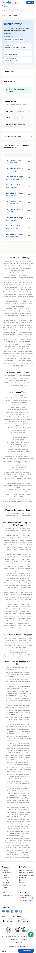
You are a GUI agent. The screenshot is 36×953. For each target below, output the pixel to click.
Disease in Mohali (25, 587)
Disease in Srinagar (24, 618)
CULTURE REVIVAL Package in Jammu (18, 736)
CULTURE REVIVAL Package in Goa (18, 814)
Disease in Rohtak (10, 613)
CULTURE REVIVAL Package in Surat (18, 802)
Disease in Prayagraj (12, 606)
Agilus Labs (23, 885)
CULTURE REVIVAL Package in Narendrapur (18, 677)
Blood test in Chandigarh (25, 277)
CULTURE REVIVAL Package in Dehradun (18, 686)
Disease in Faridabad (25, 549)
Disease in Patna (24, 604)
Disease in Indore (11, 564)
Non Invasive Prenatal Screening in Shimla (18, 494)
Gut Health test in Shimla (25, 645)
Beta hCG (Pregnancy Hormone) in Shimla (18, 400)
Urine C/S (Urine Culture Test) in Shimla (18, 447)
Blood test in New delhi (25, 337)
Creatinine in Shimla (18, 414)
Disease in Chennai (26, 542)
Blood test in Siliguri (10, 356)
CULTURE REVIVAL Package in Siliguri (18, 798)
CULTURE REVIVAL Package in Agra (18, 828)
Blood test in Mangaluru (26, 320)
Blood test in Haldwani (25, 294)
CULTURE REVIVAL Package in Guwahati (18, 715)
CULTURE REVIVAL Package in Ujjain (18, 807)
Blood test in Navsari (10, 337)
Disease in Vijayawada (25, 625)
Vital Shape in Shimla (10, 383)
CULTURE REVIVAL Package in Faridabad (18, 703)
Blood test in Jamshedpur (18, 306)
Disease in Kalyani (11, 573)
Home (4, 15)
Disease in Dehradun (11, 547)
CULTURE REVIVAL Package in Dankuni (18, 684)
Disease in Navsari (10, 599)
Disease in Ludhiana (25, 580)
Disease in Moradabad (11, 590)
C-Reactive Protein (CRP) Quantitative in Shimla (18, 478)
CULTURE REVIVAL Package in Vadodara (18, 809)
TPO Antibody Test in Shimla (18, 432)
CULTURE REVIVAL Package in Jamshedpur (18, 738)
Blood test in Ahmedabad (11, 263)
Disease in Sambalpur (24, 613)
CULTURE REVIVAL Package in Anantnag (18, 852)
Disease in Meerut (25, 585)
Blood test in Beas (26, 268)
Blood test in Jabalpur (11, 301)
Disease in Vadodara (24, 623)
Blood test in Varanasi (9, 363)
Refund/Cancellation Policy (18, 946)
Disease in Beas (25, 535)
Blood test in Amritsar (25, 266)
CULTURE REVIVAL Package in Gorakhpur (18, 710)
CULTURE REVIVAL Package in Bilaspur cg (18, 847)
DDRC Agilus (6, 880)
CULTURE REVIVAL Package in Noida (18, 783)
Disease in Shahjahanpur (11, 616)
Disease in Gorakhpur (23, 554)
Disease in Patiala (12, 604)
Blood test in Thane (24, 358)
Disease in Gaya (10, 552)
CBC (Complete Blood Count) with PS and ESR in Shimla (18, 461)
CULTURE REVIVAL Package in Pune (18, 793)
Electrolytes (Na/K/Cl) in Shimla (18, 470)
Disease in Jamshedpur (25, 568)
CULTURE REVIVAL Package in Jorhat (18, 743)
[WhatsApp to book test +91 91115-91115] (31, 934)
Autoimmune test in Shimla (18, 652)
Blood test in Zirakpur (18, 365)
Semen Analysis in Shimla (18, 444)
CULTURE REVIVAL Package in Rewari (18, 831)
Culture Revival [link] (12, 15)
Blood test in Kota (25, 315)
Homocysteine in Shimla (18, 439)
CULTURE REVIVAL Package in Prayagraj (18, 696)
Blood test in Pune (26, 344)
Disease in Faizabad (10, 549)
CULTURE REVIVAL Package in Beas (18, 819)
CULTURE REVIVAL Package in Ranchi (18, 850)
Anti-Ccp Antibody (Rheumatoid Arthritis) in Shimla (18, 458)
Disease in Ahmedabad (11, 530)
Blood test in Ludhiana (25, 318)
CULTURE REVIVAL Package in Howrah (18, 719)
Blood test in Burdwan (9, 277)
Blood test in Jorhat (25, 308)
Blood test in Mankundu (11, 322)
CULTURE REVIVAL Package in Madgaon (18, 760)
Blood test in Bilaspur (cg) (18, 275)
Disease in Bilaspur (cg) (11, 540)
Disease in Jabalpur (24, 564)
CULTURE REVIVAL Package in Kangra (18, 826)
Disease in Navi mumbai (25, 597)
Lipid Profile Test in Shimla (18, 467)
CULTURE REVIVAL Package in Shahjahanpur (18, 693)
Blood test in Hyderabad (25, 296)
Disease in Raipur (11, 609)
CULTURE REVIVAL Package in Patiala (18, 788)
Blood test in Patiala (11, 341)
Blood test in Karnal (11, 313)
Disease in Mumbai (26, 590)
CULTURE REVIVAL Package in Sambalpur (18, 824)
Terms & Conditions (18, 943)
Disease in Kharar (24, 575)
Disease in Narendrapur (25, 594)
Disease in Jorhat (25, 571)
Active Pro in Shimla (10, 378)
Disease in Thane (24, 621)
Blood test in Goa (26, 289)
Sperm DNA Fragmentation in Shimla (18, 492)
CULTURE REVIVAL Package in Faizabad (18, 700)
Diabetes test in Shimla (25, 638)
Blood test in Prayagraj (11, 344)
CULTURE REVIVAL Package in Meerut (18, 762)
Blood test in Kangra (25, 311)
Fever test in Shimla (10, 643)
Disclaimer (23, 939)
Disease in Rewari (24, 611)
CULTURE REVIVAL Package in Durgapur (18, 698)
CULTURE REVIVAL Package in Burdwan (18, 681)
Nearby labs (23, 882)
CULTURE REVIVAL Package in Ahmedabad (18, 840)
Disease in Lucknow (11, 580)
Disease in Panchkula (24, 602)
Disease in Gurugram (11, 556)
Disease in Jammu (9, 568)
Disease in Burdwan (26, 540)
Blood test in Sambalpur (25, 351)
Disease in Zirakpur (18, 628)
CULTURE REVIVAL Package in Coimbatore (18, 670)
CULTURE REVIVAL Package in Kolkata (18, 750)
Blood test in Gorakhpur (10, 292)
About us (5, 870)
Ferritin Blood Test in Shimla (18, 405)
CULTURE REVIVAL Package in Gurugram (18, 712)
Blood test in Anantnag (11, 268)
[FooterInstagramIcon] (7, 911)
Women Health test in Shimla (18, 647)
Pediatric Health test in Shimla (18, 650)
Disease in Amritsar (24, 533)
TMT (28, 513)
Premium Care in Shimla (25, 378)
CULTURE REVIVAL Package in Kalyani (18, 745)
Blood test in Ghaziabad (12, 289)
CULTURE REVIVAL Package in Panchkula (18, 786)
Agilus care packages (26, 875)
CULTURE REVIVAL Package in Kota (18, 753)
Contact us (5, 877)
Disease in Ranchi (11, 611)
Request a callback (26, 872)
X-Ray (8, 513)
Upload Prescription (26, 870)
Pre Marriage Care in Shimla (18, 385)
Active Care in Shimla (25, 375)
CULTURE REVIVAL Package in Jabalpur (18, 726)
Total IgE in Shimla (18, 496)
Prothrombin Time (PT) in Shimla (18, 435)
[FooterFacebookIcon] (12, 911)
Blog (20, 880)
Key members (6, 872)
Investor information (27, 903)
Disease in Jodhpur (11, 571)
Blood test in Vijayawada (25, 363)
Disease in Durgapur (25, 547)
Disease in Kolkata (12, 578)
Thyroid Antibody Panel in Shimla (18, 437)
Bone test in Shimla (25, 640)
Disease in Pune (25, 606)
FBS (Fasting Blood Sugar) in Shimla (18, 409)
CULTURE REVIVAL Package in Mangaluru (18, 838)
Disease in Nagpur (9, 594)
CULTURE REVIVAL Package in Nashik (18, 776)
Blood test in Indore (25, 299)
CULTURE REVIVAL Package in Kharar (18, 836)
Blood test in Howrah (10, 296)
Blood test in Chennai (9, 280)
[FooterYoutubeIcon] (3, 911)
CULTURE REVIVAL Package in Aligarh (18, 689)
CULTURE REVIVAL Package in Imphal (18, 833)
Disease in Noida (11, 602)
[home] (12, 2)
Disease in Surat (11, 621)
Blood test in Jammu (26, 303)
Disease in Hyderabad (11, 561)
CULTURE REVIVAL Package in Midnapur (18, 857)
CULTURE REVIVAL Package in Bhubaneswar (18, 843)
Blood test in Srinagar (25, 356)
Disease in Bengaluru (9, 538)
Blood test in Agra (25, 261)
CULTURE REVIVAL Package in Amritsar (18, 734)
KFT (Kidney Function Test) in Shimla (18, 442)
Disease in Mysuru (26, 592)
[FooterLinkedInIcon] (16, 911)
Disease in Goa (10, 554)
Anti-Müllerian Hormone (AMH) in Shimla (18, 499)
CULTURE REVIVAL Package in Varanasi (18, 812)
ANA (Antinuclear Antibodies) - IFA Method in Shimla (18, 424)
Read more (7, 33)
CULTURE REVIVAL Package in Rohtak (18, 845)
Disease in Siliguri (11, 618)
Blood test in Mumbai (26, 327)
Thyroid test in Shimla (10, 638)
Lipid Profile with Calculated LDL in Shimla (18, 483)
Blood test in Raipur (11, 346)
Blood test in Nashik (9, 334)
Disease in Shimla (26, 616)
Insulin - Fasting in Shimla (18, 407)
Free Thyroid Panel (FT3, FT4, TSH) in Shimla (18, 428)
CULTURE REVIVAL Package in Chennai (18, 667)
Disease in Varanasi (10, 625)
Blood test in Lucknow (10, 318)
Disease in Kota (24, 578)
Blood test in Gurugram (26, 292)
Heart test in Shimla (11, 640)
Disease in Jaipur (11, 566)
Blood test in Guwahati (10, 294)
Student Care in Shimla (25, 383)
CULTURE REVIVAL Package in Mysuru (18, 772)
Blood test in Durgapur (10, 285)
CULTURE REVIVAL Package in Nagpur (18, 774)
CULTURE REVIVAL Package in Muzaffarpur (18, 769)
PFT (18, 515)
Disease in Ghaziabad (24, 552)
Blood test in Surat (11, 358)
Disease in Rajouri (24, 609)
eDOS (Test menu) (26, 898)
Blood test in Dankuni (10, 282)
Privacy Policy (13, 939)
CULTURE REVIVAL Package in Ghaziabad (18, 707)
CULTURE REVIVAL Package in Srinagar (18, 800)
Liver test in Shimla (9, 645)
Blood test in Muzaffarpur (10, 330)
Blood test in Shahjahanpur (11, 353)
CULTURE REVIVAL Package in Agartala (18, 821)
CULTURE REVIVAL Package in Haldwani (18, 717)
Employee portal (26, 895)
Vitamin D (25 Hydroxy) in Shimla (18, 454)
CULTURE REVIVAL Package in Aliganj (18, 679)
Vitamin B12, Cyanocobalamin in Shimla (18, 449)
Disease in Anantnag (12, 535)
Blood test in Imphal (11, 299)
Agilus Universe (7, 885)
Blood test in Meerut (26, 322)
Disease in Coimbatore (11, 545)
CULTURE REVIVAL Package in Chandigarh (18, 855)
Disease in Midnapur (12, 587)
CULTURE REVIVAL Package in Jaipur (18, 729)
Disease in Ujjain (11, 623)
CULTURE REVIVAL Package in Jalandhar (18, 731)
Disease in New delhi (25, 599)
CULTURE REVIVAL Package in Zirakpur (18, 691)
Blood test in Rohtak (10, 351)
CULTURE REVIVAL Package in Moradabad (18, 767)
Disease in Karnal (11, 575)
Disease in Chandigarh (11, 542)
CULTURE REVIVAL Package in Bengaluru (18, 805)
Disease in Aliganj (26, 530)
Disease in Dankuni (26, 545)
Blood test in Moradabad (10, 327)
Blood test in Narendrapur (25, 332)
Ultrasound (16, 513)
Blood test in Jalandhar (11, 303)
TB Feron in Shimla (18, 481)
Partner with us (7, 895)
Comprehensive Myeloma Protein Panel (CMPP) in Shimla (18, 502)
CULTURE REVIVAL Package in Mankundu (18, 672)
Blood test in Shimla (27, 353)
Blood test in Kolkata (12, 315)
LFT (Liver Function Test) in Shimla (18, 402)
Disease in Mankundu (11, 585)
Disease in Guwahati (26, 556)
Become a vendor (8, 898)
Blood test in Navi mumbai (25, 334)
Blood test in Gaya (26, 287)
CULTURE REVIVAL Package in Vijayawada (18, 817)
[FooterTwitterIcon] (20, 911)
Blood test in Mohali (26, 325)
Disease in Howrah (25, 559)
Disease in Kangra (24, 573)
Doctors (4, 875)
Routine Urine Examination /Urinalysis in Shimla (18, 419)
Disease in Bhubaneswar (25, 538)
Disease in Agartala (12, 528)
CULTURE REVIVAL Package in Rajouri (18, 674)
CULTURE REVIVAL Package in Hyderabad (18, 722)
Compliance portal (26, 900)
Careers (4, 887)
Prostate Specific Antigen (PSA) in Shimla (18, 398)
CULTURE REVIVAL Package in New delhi (18, 781)
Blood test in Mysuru (27, 330)
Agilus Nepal (6, 882)
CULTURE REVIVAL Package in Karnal (18, 748)
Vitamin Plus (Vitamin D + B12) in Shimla (18, 489)
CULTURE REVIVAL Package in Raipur (18, 795)
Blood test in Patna (25, 341)
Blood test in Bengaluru (18, 270)
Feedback (22, 877)
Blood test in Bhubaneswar (18, 273)
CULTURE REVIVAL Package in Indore (18, 724)
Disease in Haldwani (11, 559)
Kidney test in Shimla (25, 643)
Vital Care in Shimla (10, 375)
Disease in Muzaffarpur (11, 592)
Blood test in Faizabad (25, 285)
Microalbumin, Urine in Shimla (18, 465)
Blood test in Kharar (25, 313)
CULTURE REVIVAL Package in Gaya (18, 705)
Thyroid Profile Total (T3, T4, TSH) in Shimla (18, 456)
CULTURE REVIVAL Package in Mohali (18, 764)
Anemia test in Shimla (25, 655)
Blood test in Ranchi (11, 349)
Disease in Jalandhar (24, 566)
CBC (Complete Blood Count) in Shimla (18, 451)
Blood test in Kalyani (11, 311)
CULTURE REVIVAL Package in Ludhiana (18, 757)
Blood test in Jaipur (26, 301)
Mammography (26, 515)
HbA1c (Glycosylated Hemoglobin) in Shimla (18, 417)
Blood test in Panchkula (25, 339)
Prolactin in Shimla (18, 395)
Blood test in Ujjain (10, 360)
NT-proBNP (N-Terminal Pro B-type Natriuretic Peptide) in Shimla (18, 475)
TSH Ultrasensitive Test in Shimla (18, 421)
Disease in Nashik (9, 597)
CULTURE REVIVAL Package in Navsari (18, 779)
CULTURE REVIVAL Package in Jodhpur (18, 741)
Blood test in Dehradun (25, 282)
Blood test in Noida (10, 339)
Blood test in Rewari (25, 349)
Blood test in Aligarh (10, 266)
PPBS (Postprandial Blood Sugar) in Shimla (18, 412)
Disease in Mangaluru (25, 583)
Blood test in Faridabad (11, 287)
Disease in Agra (25, 528)
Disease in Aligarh (11, 533)
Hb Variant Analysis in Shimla (18, 430)
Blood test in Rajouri (25, 346)
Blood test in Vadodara (25, 360)
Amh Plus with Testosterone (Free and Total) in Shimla (18, 486)
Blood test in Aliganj (27, 263)
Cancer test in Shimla (10, 655)
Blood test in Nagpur (9, 332)
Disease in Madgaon (10, 583)
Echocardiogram (10, 515)
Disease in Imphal (26, 561)
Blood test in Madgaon (9, 320)
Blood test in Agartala (11, 261)
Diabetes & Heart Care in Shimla (18, 380)
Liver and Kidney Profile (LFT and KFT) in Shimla (18, 472)
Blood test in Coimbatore (25, 280)
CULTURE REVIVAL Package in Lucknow (18, 755)
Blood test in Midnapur (11, 325)
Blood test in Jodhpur (11, 308)
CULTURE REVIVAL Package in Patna (18, 791)
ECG (23, 513)
